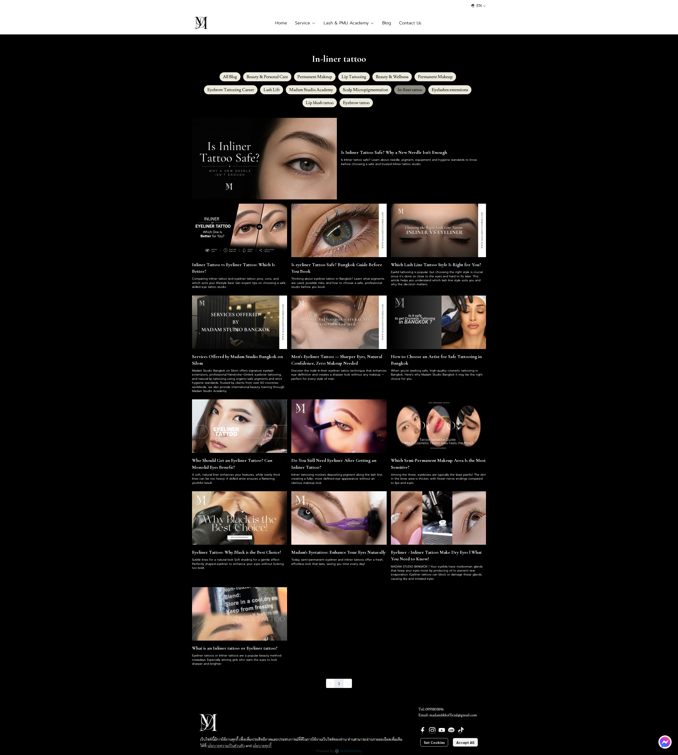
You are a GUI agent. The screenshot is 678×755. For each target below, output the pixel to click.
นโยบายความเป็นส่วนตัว (226, 745)
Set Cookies (434, 742)
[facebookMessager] (665, 742)
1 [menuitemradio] (339, 683)
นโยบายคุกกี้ (261, 745)
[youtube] (442, 730)
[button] (478, 6)
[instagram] (432, 730)
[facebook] (422, 730)
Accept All (465, 742)
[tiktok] (461, 730)
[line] (451, 730)
